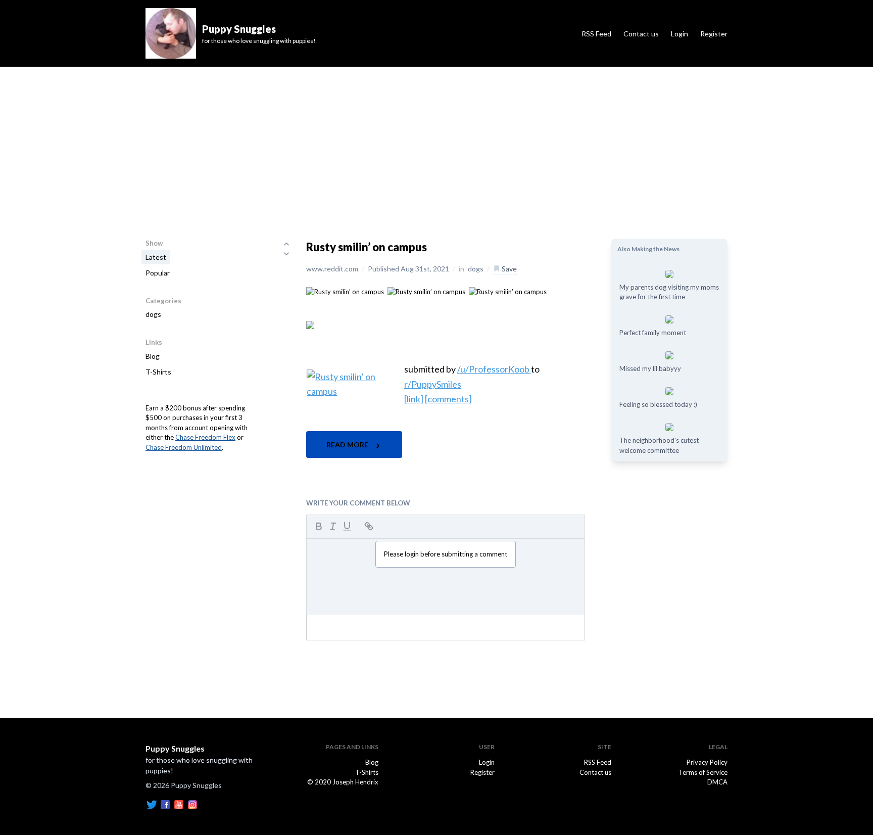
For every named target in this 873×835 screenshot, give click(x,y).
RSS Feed (596, 33)
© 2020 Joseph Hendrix (342, 782)
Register (714, 33)
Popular (158, 272)
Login (679, 33)
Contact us (641, 33)
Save (508, 268)
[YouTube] (179, 804)
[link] (413, 398)
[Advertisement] (436, 142)
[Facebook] (165, 804)
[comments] (448, 398)
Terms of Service (703, 772)
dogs (153, 314)
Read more (348, 444)
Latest (156, 257)
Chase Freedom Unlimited (184, 447)
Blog (153, 356)
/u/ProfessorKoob (494, 369)
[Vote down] (286, 254)
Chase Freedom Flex (205, 437)
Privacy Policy (707, 762)
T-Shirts (158, 371)
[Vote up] (286, 244)
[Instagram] (192, 804)
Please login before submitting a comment (445, 554)
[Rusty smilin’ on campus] (345, 291)
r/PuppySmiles (432, 384)
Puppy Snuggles (175, 748)
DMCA (717, 782)
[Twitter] (152, 804)
